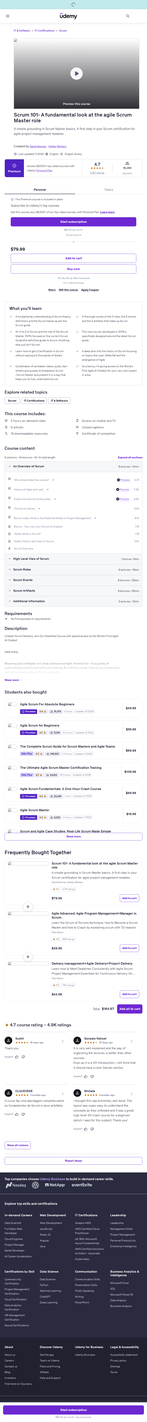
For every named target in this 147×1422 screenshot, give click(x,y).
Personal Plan (44, 170)
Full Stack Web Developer (13, 1231)
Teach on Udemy (50, 1360)
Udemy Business (52, 1179)
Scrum (63, 30)
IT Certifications (44, 30)
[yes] (16, 1057)
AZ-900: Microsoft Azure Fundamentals (87, 1241)
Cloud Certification (16, 1299)
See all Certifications (17, 1325)
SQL (112, 1288)
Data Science (48, 1279)
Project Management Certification (17, 1291)
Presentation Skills (86, 1285)
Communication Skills (87, 1279)
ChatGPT (45, 1296)
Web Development (51, 1223)
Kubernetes (82, 1259)
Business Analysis (121, 1306)
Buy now (73, 269)
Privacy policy (118, 1360)
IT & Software (22, 30)
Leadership (117, 1223)
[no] (23, 1057)
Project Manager (14, 1244)
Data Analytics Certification (13, 1307)
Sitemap (115, 1366)
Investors (10, 1378)
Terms (114, 1372)
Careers (9, 1360)
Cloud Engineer (14, 1239)
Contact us (11, 1366)
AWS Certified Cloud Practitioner (87, 1231)
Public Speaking (84, 1290)
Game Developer (14, 1250)
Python (44, 1285)
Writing (79, 1296)
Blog (7, 1372)
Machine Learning (50, 1290)
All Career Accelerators (18, 1256)
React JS (45, 1234)
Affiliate (44, 1372)
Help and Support (50, 1378)
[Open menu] (7, 16)
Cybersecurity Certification (13, 1281)
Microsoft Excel (119, 1283)
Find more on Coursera (18, 1384)
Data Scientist (13, 1223)
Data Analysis (118, 1300)
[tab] (40, 189)
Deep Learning (48, 1302)
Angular (44, 1240)
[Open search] (128, 16)
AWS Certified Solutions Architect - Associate (89, 1251)
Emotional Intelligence (123, 1246)
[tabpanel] (73, 246)
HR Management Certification (15, 1317)
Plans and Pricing (50, 1366)
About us (10, 1354)
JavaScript (46, 1229)
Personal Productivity (123, 1240)
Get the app (47, 1354)
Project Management (122, 1234)
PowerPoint (82, 1302)
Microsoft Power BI (121, 1294)
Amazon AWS (83, 1223)
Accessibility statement (124, 1354)
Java (42, 1246)
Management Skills (121, 1229)
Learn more (107, 212)
